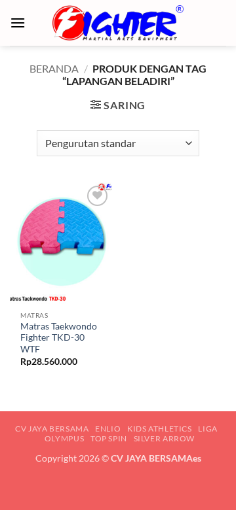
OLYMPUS (64, 438)
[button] (18, 23)
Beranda (54, 68)
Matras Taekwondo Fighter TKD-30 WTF (58, 337)
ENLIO (108, 429)
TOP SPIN (108, 438)
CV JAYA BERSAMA (51, 429)
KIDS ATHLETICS (159, 429)
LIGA (207, 429)
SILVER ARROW (164, 438)
